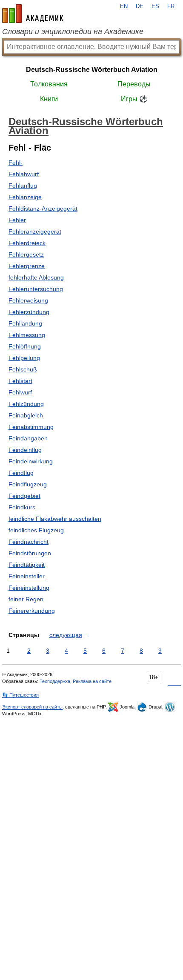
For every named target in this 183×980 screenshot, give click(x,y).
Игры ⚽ (134, 99)
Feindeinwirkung (31, 461)
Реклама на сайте (92, 681)
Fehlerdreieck (27, 243)
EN (124, 6)
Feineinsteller (27, 576)
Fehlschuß (23, 369)
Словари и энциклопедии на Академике (72, 31)
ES (155, 6)
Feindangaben (28, 438)
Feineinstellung (29, 587)
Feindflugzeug (28, 484)
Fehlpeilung (24, 357)
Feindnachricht (29, 541)
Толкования (49, 84)
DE (139, 6)
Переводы (134, 84)
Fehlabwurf (24, 174)
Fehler (17, 220)
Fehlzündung (26, 403)
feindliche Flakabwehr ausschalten (55, 518)
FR (170, 6)
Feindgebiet (24, 495)
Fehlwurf (20, 392)
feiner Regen (26, 599)
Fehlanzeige (25, 197)
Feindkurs (22, 507)
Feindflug (21, 472)
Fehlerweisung (28, 300)
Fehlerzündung (29, 312)
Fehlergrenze (27, 266)
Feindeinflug (25, 449)
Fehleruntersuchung (36, 289)
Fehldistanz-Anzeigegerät (43, 208)
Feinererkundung (32, 610)
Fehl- (16, 162)
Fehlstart (20, 380)
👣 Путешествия (20, 694)
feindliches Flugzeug (36, 530)
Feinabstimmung (31, 426)
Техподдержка (55, 681)
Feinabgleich (26, 415)
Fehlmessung (27, 334)
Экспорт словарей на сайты (32, 706)
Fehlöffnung (25, 346)
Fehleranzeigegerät (35, 231)
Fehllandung (25, 323)
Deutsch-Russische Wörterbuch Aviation (91, 69)
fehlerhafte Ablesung (36, 277)
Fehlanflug (23, 185)
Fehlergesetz (26, 254)
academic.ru (32, 13)
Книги (49, 99)
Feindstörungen (30, 553)
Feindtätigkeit (27, 564)
